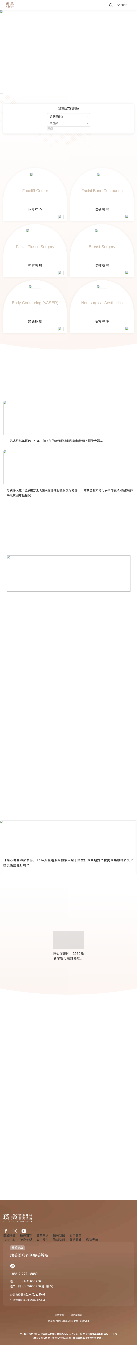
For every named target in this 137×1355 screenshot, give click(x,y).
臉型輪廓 (21, 1044)
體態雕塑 (76, 1240)
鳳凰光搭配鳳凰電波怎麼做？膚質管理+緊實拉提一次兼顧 (41, 1049)
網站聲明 (59, 1315)
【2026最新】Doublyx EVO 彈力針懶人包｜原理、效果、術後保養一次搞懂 (53, 1150)
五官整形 (42, 1240)
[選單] (129, 5)
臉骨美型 (26, 1240)
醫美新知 (9, 1044)
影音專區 (76, 1235)
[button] (122, 5)
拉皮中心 (9, 1240)
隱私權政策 (76, 1315)
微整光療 (92, 1240)
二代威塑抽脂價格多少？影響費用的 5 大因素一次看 (38, 1108)
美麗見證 (42, 1235)
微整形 (20, 1086)
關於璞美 (9, 1235)
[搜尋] (110, 5)
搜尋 (50, 128)
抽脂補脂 (21, 1103)
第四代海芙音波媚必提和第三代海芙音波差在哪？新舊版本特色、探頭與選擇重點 (57, 1129)
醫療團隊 (26, 1235)
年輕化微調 (36, 1044)
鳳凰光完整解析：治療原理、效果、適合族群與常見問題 (41, 1070)
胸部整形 (59, 1240)
